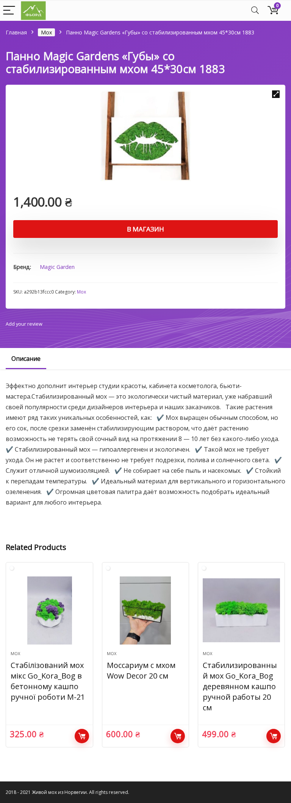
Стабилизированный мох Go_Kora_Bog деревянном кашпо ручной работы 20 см (240, 686)
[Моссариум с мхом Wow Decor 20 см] (146, 610)
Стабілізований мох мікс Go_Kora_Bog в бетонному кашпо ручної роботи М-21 (48, 681)
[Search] (255, 11)
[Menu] (9, 11)
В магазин (145, 229)
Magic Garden (57, 266)
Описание (26, 358)
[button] (276, 94)
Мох (46, 32)
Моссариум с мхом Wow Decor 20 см (141, 670)
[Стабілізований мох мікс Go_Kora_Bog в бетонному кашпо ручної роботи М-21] (49, 610)
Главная (16, 32)
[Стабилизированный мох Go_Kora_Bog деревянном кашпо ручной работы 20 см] (241, 610)
